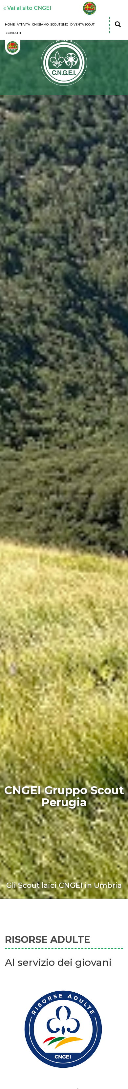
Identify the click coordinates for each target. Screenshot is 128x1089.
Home (10, 24)
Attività (23, 24)
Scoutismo (59, 24)
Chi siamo (40, 24)
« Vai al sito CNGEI (27, 8)
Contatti (13, 33)
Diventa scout (82, 24)
